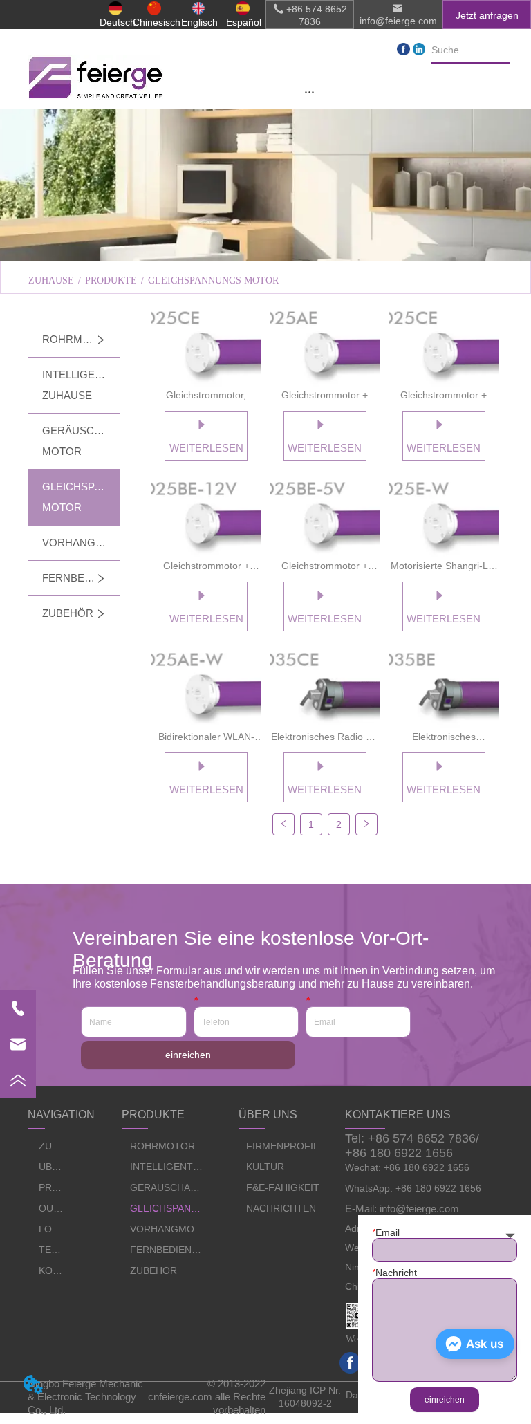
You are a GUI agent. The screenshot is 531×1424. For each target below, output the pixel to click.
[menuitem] (310, 91)
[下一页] (366, 824)
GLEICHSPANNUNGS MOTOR (213, 280)
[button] (309, 91)
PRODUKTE (111, 280)
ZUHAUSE (51, 280)
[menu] (310, 91)
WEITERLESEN (206, 448)
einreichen (188, 1054)
